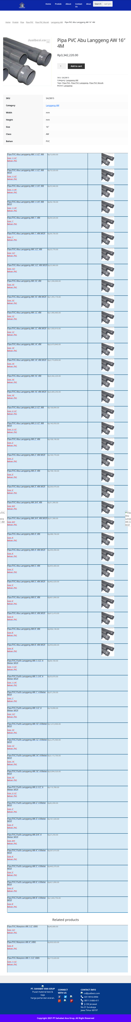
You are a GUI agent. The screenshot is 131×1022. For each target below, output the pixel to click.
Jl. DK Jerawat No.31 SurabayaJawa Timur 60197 (89, 1007)
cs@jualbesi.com (92, 993)
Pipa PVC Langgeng (79, 83)
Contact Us (78, 5)
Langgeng (68, 85)
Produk (58, 4)
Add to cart (76, 66)
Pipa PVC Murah (42, 22)
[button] (48, 41)
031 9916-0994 (91, 997)
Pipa (22, 22)
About (68, 4)
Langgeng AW (57, 22)
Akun (88, 4)
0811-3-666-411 (91, 1000)
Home (48, 4)
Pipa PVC (29, 22)
